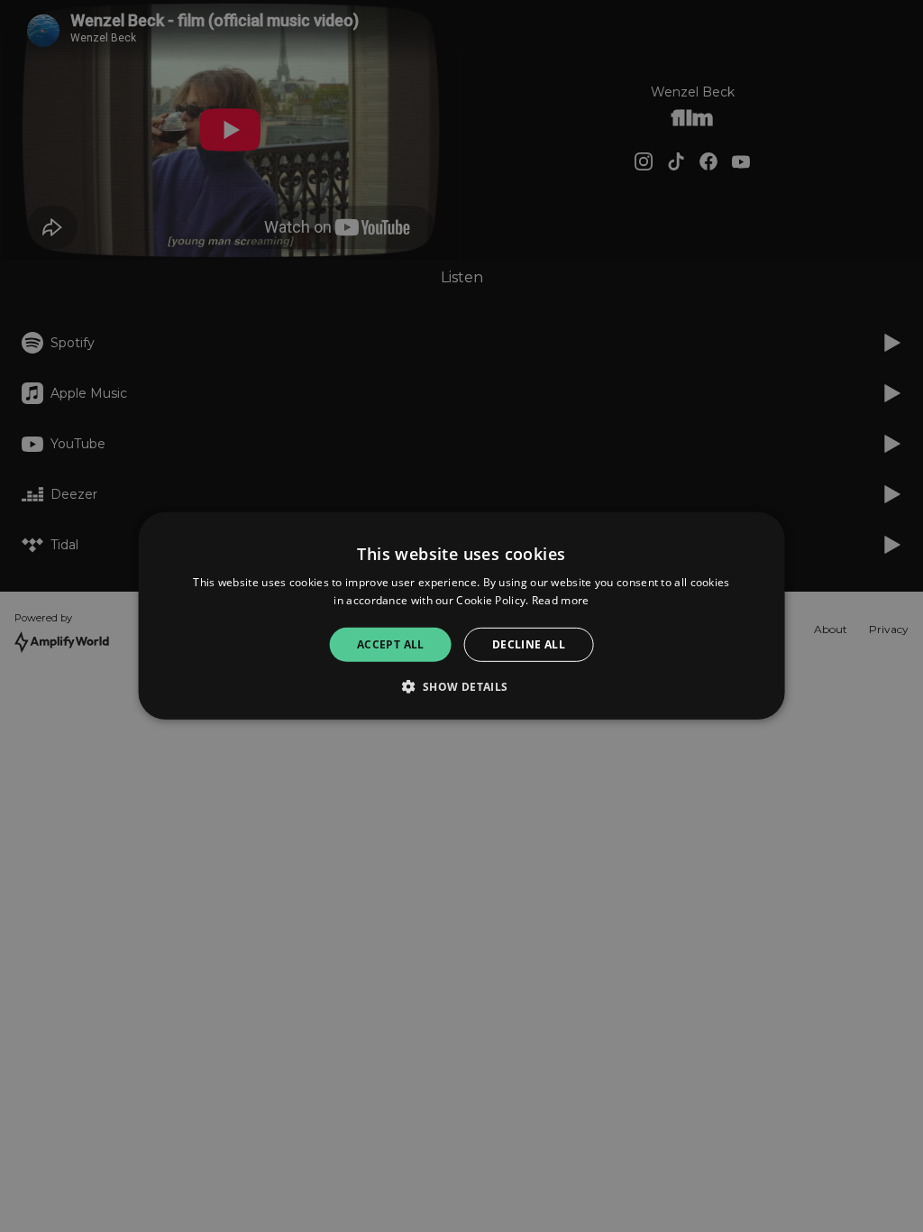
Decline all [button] (528, 644)
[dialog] (462, 616)
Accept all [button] (391, 644)
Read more (560, 600)
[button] (461, 686)
